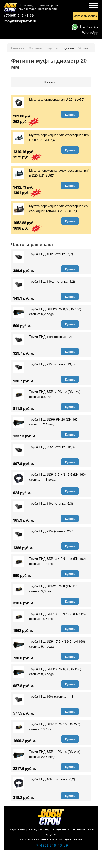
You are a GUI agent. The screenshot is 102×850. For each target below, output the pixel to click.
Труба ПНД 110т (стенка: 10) (50, 336)
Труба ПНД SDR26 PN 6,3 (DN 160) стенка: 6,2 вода (55, 311)
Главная (18, 47)
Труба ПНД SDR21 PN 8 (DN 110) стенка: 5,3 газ (53, 588)
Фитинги (36, 47)
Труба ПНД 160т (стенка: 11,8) (51, 696)
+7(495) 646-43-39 (19, 15)
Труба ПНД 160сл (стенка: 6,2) (52, 779)
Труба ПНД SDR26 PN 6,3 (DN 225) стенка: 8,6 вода (55, 671)
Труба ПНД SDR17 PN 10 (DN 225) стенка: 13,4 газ (54, 726)
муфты (53, 47)
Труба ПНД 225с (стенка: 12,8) (52, 446)
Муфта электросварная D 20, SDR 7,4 (57, 99)
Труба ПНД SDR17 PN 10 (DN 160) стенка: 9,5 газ (54, 394)
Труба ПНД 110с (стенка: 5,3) (51, 503)
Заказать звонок (85, 16)
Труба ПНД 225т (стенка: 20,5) (51, 531)
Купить (70, 114)
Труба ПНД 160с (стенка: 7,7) (51, 253)
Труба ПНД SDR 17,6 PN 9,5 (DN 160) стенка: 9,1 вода (57, 644)
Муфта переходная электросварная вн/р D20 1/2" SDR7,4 (59, 173)
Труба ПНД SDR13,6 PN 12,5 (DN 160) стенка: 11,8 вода (57, 477)
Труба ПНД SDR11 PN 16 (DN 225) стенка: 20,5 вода (54, 754)
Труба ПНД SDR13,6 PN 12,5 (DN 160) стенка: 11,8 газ (57, 561)
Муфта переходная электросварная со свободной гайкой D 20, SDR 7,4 (58, 208)
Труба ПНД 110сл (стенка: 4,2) (52, 281)
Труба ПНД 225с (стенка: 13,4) (52, 364)
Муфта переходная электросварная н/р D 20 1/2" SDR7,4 (59, 137)
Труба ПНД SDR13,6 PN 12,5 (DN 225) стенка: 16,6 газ (57, 616)
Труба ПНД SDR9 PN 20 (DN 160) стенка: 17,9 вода (53, 421)
